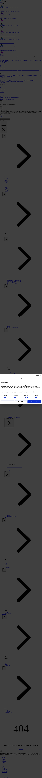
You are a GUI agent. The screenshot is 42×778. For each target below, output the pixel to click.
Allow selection (21, 401)
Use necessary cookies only (8, 401)
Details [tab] (21, 378)
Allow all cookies (34, 401)
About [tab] (35, 378)
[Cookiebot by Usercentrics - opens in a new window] (36, 376)
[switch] (15, 397)
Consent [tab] (7, 378)
